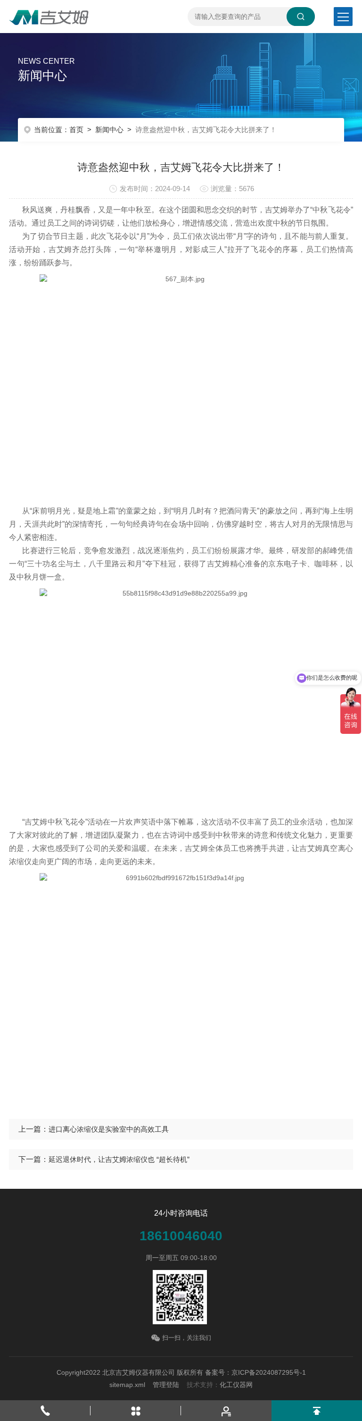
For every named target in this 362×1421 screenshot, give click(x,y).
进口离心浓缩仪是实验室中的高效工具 (109, 1129)
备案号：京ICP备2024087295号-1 (255, 1372)
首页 (76, 130)
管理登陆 (166, 1384)
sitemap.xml (127, 1384)
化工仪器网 (236, 1384)
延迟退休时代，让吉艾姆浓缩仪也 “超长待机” (119, 1159)
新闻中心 (109, 130)
